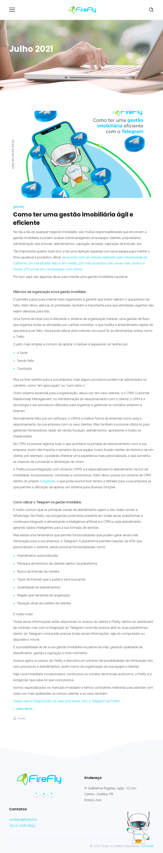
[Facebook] (36, 793)
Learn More (24, 709)
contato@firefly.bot (23, 819)
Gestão (18, 206)
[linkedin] (44, 793)
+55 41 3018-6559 (22, 825)
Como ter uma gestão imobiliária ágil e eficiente (73, 218)
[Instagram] (51, 793)
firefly (22, 718)
